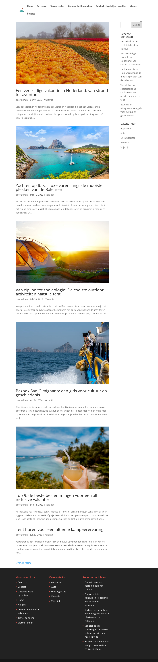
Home (30, 6)
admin (24, 99)
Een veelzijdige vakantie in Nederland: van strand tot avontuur (62, 92)
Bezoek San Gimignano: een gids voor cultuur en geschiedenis (61, 393)
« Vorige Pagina (23, 562)
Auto (123, 133)
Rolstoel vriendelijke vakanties (111, 6)
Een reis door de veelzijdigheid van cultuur (130, 45)
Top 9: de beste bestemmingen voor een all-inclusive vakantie (57, 497)
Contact (31, 13)
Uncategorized (128, 137)
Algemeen (126, 128)
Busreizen (41, 6)
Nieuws (133, 6)
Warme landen (57, 6)
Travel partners (26, 617)
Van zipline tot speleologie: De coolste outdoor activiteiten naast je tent (60, 292)
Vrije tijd (125, 147)
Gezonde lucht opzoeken (80, 6)
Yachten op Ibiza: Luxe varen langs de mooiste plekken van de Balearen (59, 187)
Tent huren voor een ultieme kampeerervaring (59, 529)
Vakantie (48, 99)
